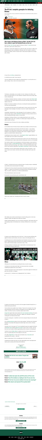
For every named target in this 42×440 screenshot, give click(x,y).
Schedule (20, 4)
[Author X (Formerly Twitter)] (25, 362)
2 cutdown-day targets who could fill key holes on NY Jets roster (21, 376)
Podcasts (17, 1)
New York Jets (11, 45)
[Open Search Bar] (38, 1)
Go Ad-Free (40, 2)
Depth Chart (14, 4)
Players (21, 1)
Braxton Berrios (11, 321)
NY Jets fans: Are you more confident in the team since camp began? (22, 380)
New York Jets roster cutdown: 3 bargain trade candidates (16, 356)
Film (11, 1)
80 (28, 4)
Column (10, 7)
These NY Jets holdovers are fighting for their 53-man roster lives (21, 378)
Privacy (22, 437)
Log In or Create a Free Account (10, 401)
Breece (23, 4)
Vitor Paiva (11, 16)
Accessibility (31, 437)
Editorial (19, 437)
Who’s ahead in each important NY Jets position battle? (19, 382)
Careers (15, 437)
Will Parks (26, 146)
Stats (26, 4)
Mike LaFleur (14, 331)
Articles (7, 7)
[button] (40, 1)
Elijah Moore (11, 334)
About (9, 437)
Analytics (14, 1)
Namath (34, 4)
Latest (11, 4)
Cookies (27, 437)
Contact (12, 437)
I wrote (29, 45)
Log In (36, 2)
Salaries (31, 4)
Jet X (5, 7)
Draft (36, 4)
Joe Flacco (12, 75)
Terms (25, 437)
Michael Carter (9, 327)
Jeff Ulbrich (18, 113)
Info (23, 1)
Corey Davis (29, 334)
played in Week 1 (25, 135)
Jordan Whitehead (16, 143)
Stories (9, 1)
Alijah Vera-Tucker (19, 327)
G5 (17, 4)
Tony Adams (20, 146)
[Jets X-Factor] (3, 1)
